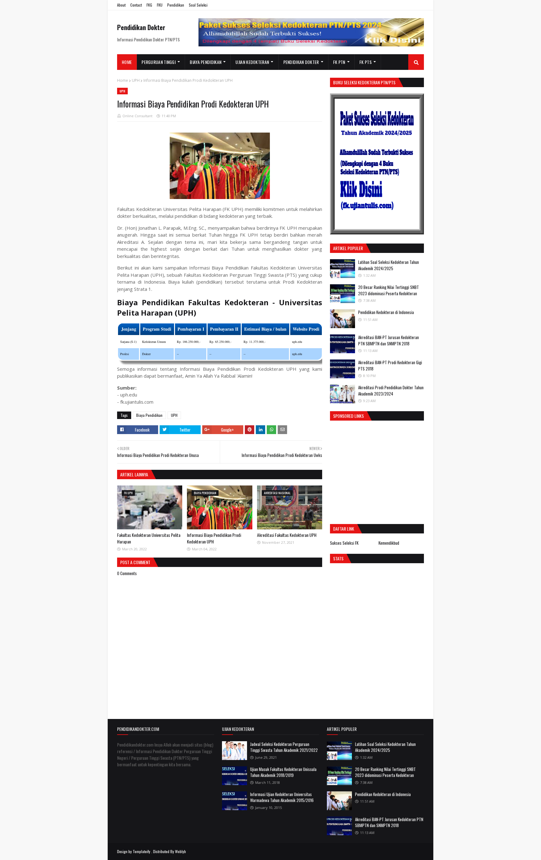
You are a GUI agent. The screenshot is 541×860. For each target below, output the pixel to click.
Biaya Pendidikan (149, 415)
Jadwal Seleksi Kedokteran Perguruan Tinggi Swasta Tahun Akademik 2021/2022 (284, 747)
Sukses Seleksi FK (344, 543)
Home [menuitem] (127, 62)
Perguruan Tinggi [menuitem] (159, 62)
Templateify (141, 851)
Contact (136, 5)
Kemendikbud (389, 543)
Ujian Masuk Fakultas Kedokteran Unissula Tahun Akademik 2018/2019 (283, 772)
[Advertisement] (382, 471)
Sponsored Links (348, 415)
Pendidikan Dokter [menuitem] (301, 62)
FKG (149, 5)
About (121, 5)
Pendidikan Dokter (141, 27)
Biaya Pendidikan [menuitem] (205, 62)
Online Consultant (137, 115)
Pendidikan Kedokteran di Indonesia (386, 312)
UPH (136, 80)
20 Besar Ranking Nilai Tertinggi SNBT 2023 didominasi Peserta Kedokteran (388, 290)
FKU (159, 5)
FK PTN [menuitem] (339, 62)
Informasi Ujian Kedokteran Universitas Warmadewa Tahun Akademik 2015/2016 (282, 797)
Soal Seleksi (198, 5)
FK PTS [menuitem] (365, 62)
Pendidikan (175, 5)
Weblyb (180, 851)
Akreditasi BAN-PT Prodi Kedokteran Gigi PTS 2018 (390, 365)
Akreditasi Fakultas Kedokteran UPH (287, 535)
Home (122, 80)
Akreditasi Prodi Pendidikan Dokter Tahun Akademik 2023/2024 (391, 390)
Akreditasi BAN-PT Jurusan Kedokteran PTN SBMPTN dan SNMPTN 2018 (388, 340)
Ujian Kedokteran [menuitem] (252, 62)
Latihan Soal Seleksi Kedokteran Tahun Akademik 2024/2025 (388, 265)
